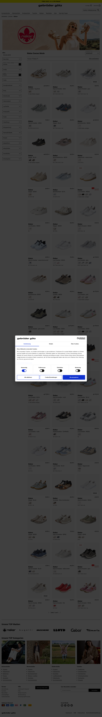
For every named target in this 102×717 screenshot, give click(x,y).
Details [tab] (51, 344)
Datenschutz (20, 363)
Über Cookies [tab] (75, 344)
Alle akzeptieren (73, 377)
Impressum (29, 363)
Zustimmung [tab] (27, 344)
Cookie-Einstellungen (51, 377)
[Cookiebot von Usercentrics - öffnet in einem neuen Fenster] (78, 338)
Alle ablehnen (28, 377)
